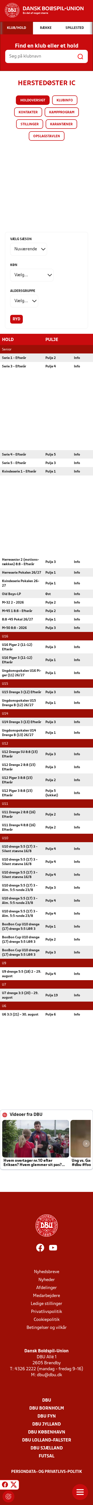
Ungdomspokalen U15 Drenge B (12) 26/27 (19, 703)
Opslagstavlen (46, 136)
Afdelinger (46, 1288)
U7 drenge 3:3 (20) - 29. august (20, 995)
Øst (48, 594)
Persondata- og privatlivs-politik (46, 1472)
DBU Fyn (46, 1416)
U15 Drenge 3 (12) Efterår (21, 692)
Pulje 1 (50, 471)
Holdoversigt (32, 100)
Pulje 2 (50, 358)
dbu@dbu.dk (49, 1375)
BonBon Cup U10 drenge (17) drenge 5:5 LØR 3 (20, 927)
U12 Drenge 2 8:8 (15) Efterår (18, 767)
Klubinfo (65, 100)
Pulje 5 (50, 454)
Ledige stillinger (46, 1304)
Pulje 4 (50, 366)
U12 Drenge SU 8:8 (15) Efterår (20, 754)
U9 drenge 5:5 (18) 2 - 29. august (21, 974)
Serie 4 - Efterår (14, 454)
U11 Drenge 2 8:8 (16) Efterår (18, 815)
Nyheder (46, 1280)
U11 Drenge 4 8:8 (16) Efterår (18, 827)
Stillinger (30, 124)
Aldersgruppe (22, 291)
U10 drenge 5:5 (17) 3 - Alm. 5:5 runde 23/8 (19, 888)
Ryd (16, 319)
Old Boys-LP (11, 594)
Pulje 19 (51, 995)
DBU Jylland (46, 1424)
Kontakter (28, 112)
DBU (46, 1400)
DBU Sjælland (47, 1448)
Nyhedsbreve (46, 1272)
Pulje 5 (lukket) (51, 793)
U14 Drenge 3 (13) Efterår (21, 722)
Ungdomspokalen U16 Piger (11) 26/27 (21, 673)
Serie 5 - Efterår (14, 463)
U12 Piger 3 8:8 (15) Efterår (17, 780)
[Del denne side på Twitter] (13, 1486)
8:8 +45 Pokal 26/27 (17, 619)
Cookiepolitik (47, 1320)
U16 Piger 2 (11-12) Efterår (17, 647)
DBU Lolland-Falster (46, 1440)
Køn (13, 265)
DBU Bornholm (46, 1408)
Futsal (46, 1456)
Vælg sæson (21, 239)
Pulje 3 (50, 463)
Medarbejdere (46, 1296)
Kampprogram (61, 112)
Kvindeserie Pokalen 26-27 (20, 583)
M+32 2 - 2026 (13, 602)
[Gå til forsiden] (42, 10)
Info (77, 358)
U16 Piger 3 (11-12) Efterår (17, 660)
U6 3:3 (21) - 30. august (20, 1014)
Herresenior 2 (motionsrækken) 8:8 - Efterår (20, 562)
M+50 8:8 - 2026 (14, 628)
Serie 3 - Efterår (14, 366)
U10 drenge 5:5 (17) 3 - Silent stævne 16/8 (19, 849)
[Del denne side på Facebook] (5, 1486)
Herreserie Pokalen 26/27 (21, 572)
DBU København (46, 1432)
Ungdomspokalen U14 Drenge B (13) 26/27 (19, 733)
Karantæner (61, 124)
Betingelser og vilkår (47, 1328)
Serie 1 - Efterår (14, 358)
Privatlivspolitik (46, 1312)
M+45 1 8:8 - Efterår (17, 611)
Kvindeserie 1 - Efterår (19, 471)
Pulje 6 (50, 1014)
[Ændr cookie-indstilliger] (8, 1497)
